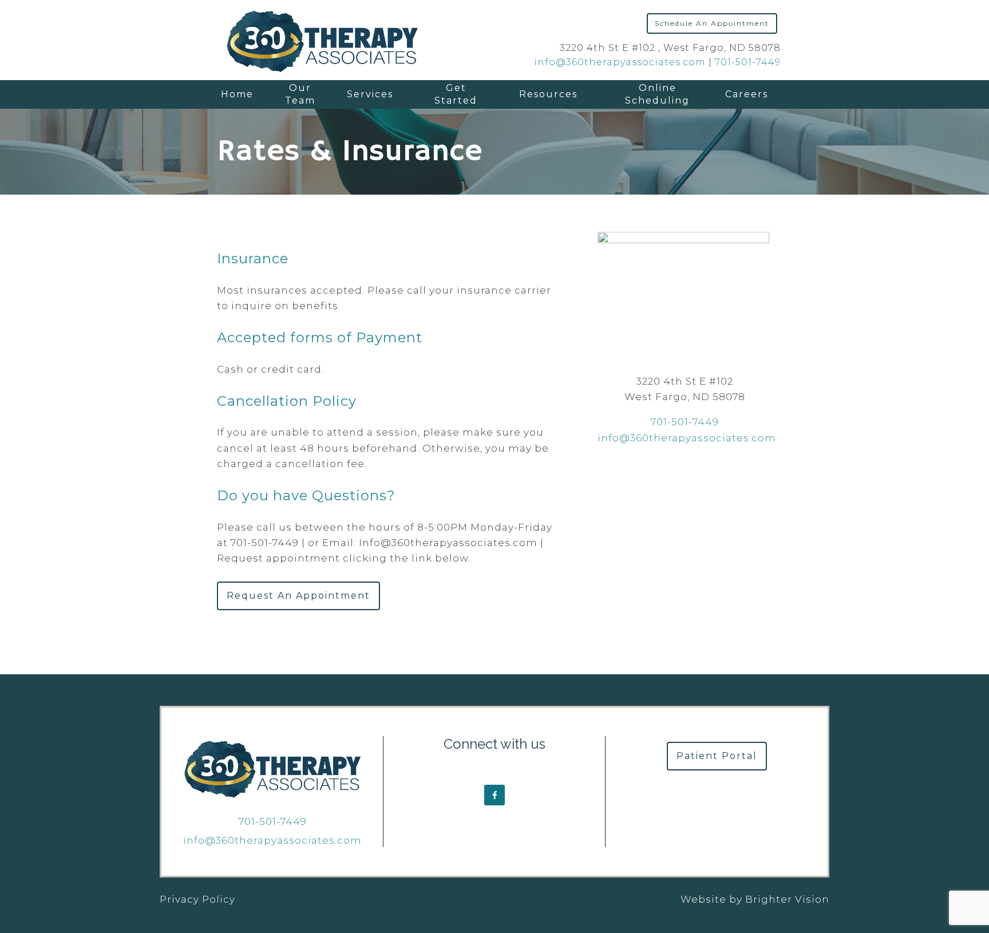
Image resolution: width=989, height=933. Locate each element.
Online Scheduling (657, 94)
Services (370, 94)
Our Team (300, 94)
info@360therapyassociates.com (620, 62)
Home (237, 94)
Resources (548, 94)
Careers (746, 94)
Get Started (455, 94)
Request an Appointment (298, 595)
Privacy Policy (197, 899)
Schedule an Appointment (712, 23)
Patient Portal (717, 755)
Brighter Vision (787, 899)
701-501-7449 (748, 62)
